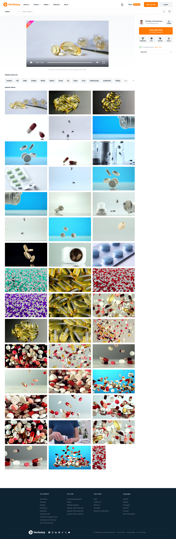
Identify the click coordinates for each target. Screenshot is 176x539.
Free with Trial (156, 31)
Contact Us (97, 502)
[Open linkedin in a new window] (56, 532)
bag (126, 81)
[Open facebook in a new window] (49, 532)
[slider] (69, 62)
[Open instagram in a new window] (52, 532)
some (61, 81)
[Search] (164, 11)
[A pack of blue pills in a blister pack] (114, 255)
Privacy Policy (131, 532)
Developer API (45, 514)
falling (117, 81)
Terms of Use (121, 532)
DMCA (69, 502)
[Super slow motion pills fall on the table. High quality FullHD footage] (114, 229)
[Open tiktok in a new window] (62, 532)
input (75, 81)
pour (83, 81)
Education (43, 511)
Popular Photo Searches (75, 511)
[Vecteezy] (11, 4)
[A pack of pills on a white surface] (26, 178)
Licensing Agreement (74, 499)
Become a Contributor (101, 511)
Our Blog (97, 508)
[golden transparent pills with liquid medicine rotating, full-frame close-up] (70, 305)
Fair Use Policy (141, 532)
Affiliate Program (73, 505)
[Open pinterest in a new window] (59, 532)
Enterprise (43, 508)
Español (125, 502)
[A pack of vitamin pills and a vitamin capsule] (26, 102)
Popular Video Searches (75, 514)
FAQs (95, 499)
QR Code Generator (46, 523)
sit (68, 81)
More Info (144, 52)
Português (126, 505)
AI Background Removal (48, 520)
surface (9, 81)
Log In (165, 4)
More (66, 5)
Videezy (42, 505)
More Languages (129, 514)
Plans (130, 4)
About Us (97, 505)
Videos (46, 5)
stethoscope (94, 81)
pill (17, 81)
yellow (52, 81)
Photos (36, 5)
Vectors (26, 5)
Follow (169, 23)
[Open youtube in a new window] (69, 532)
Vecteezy (43, 502)
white (43, 81)
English (125, 499)
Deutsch (126, 508)
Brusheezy (43, 499)
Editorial (56, 5)
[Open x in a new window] (66, 532)
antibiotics (107, 81)
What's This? (158, 47)
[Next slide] (131, 80)
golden (33, 81)
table (25, 81)
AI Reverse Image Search (48, 517)
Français (126, 511)
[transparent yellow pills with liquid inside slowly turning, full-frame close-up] (70, 280)
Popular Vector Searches (75, 508)
